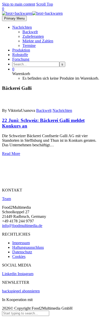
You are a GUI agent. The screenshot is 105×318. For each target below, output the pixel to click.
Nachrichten (22, 27)
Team (6, 199)
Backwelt (30, 32)
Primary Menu (14, 18)
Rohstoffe (20, 54)
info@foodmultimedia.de (22, 225)
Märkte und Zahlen (37, 41)
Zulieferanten (33, 36)
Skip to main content (18, 4)
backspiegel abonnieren (21, 291)
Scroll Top (44, 4)
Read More (11, 153)
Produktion (21, 50)
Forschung (20, 59)
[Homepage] (32, 13)
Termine (29, 45)
